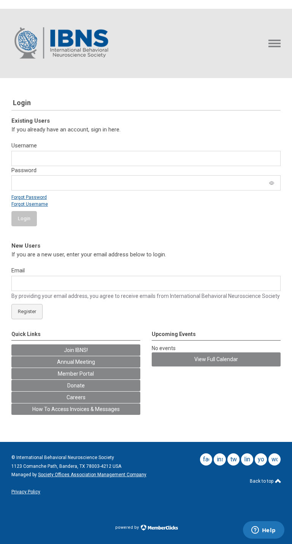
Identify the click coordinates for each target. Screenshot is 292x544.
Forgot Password (29, 197)
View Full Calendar (216, 359)
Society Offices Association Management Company (92, 474)
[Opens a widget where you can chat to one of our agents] (263, 530)
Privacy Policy (25, 491)
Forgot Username (29, 204)
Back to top (262, 481)
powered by (127, 527)
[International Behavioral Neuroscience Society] (62, 64)
